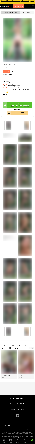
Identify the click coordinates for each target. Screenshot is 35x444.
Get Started (18, 6)
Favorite (6, 71)
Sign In (28, 6)
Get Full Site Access (20, 105)
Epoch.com (19, 437)
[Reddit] (17, 415)
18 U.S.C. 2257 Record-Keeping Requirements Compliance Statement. (17, 426)
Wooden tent (9, 64)
